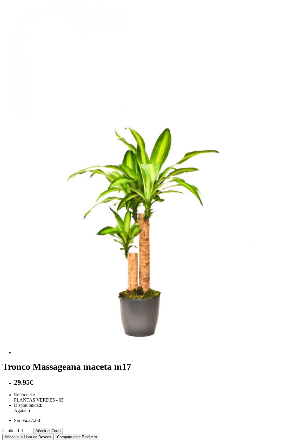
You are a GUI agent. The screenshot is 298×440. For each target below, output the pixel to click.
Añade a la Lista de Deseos (28, 437)
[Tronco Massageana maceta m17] (145, 352)
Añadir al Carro (48, 431)
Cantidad (10, 430)
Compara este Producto (77, 437)
